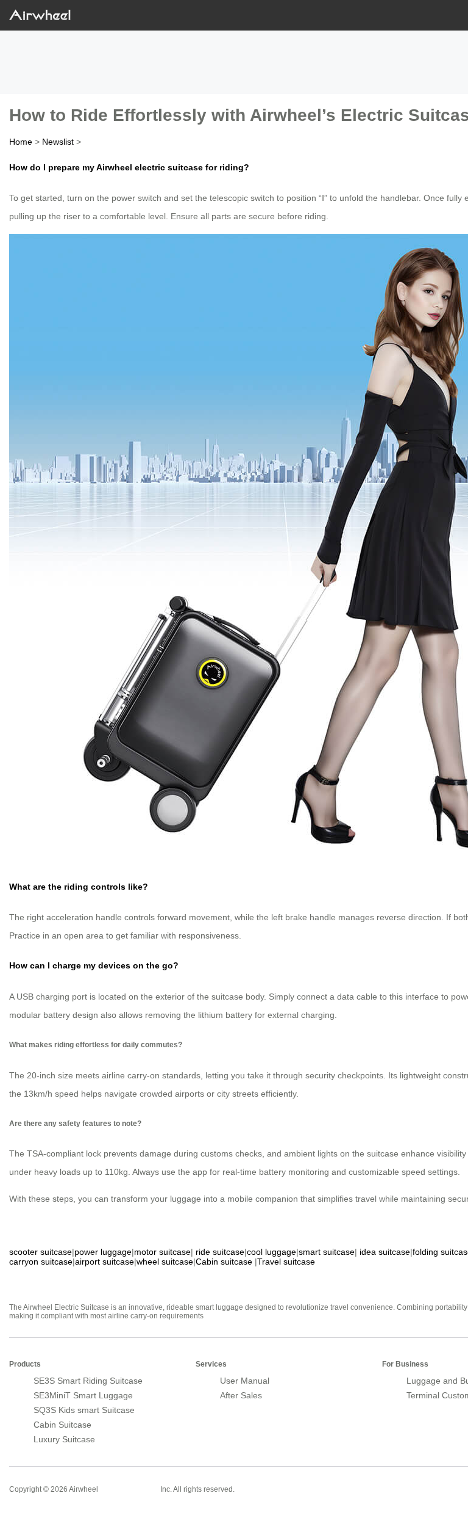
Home (20, 142)
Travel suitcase (286, 1261)
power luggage (103, 1252)
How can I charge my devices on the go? (94, 965)
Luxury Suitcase (64, 1439)
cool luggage (271, 1252)
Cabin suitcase (224, 1261)
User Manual (244, 1381)
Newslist (58, 142)
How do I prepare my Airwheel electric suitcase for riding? (129, 167)
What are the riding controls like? (78, 887)
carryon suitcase (41, 1261)
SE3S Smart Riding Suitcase (88, 1381)
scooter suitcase (40, 1252)
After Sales (241, 1395)
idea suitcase (385, 1252)
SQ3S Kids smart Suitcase (84, 1410)
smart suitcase (327, 1252)
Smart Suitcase (129, 1489)
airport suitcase (104, 1261)
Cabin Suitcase (62, 1424)
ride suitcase (220, 1252)
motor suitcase (162, 1252)
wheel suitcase (164, 1261)
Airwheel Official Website (56, 1515)
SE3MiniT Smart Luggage (83, 1395)
